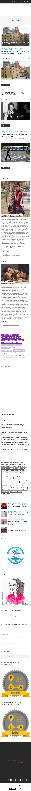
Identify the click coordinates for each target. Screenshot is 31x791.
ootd (20, 345)
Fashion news (19, 39)
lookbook (13, 481)
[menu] (3, 2)
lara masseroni (5, 481)
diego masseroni (21, 464)
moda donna (16, 348)
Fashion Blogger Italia (7, 355)
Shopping (5, 40)
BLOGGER (5, 39)
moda (13, 353)
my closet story (18, 355)
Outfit (19, 90)
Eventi (10, 503)
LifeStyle (24, 503)
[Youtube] (21, 1)
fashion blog (6, 348)
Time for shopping (13, 487)
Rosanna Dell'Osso (10, 485)
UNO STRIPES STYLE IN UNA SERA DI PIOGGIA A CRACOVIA (13, 94)
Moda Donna (12, 90)
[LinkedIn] (23, 1)
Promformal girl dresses (15, 637)
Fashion (11, 511)
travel (11, 491)
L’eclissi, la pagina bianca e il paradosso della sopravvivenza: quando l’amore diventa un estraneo (13, 426)
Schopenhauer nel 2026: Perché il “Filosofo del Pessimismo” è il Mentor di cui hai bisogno (14, 451)
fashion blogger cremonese (17, 470)
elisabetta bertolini (10, 335)
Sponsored (4, 487)
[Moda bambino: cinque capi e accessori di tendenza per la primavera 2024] (4, 513)
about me (15, 462)
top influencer (5, 491)
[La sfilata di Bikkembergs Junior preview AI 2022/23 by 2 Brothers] (4, 530)
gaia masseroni (25, 355)
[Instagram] (19, 1)
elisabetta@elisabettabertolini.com (11, 325)
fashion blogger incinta (7, 472)
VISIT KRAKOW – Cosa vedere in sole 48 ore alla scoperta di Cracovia (15, 52)
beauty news (5, 464)
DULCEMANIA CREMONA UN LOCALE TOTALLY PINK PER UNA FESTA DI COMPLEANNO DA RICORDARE (18, 523)
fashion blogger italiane (13, 340)
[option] (15, 36)
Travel (11, 40)
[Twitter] (14, 1)
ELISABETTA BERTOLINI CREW (19, 466)
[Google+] (16, 1)
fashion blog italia (7, 350)
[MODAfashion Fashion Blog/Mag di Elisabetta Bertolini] (15, 760)
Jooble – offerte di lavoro (7, 414)
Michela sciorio (23, 481)
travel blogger (18, 491)
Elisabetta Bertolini (8, 55)
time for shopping (5, 359)
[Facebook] (12, 1)
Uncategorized (8, 337)
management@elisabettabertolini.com (11, 255)
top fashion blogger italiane (18, 357)
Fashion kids (17, 503)
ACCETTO (12, 788)
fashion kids (17, 478)
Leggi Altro (6, 84)
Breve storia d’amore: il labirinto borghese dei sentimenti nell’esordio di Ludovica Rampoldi (14, 432)
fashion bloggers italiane (20, 474)
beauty (21, 462)
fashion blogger (19, 350)
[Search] (27, 1)
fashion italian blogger (7, 478)
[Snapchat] (25, 1)
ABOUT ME (11, 519)
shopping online (6, 353)
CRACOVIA (11, 39)
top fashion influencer (12, 343)
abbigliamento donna (9, 345)
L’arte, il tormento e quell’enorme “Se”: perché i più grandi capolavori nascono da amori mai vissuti (15, 444)
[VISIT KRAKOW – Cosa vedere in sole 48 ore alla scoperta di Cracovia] (15, 36)
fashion (17, 353)
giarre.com (13, 480)
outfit (18, 337)
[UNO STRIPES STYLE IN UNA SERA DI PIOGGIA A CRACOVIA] (15, 110)
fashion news (24, 478)
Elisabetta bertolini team (8, 468)
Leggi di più (20, 788)
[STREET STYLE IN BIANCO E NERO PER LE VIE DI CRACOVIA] (15, 152)
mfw (18, 481)
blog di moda (13, 464)
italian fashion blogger (22, 480)
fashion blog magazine (6, 357)
